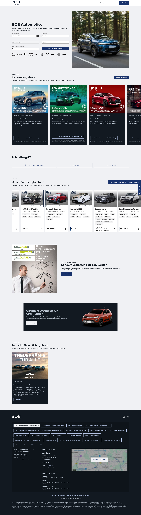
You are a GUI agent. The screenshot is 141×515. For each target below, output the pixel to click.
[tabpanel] (70, 470)
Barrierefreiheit (64, 495)
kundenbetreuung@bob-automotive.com (24, 459)
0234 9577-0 (50, 465)
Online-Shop (115, 3)
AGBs (71, 495)
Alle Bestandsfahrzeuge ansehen (118, 182)
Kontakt (124, 3)
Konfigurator (113, 165)
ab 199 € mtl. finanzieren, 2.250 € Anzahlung (104, 138)
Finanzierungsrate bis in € (18, 46)
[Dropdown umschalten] (75, 2)
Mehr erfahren (66, 273)
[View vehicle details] (31, 228)
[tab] (27, 425)
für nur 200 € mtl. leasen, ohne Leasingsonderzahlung (68, 136)
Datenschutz (78, 495)
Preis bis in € (45, 40)
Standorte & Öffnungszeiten (101, 3)
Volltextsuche (15, 33)
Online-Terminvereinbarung (35, 165)
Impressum (86, 495)
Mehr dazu (18, 399)
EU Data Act (55, 495)
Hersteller (44, 33)
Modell (13, 40)
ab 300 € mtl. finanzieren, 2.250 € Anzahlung (27, 138)
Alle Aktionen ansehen (121, 77)
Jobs (109, 3)
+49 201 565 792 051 (134, 182)
